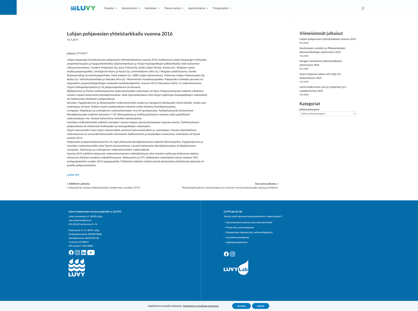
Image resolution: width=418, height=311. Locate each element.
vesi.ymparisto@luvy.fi (80, 220)
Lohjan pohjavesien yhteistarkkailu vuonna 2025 (327, 39)
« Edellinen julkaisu (104, 185)
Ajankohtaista (196, 8)
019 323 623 (74, 224)
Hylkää (260, 305)
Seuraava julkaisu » (229, 185)
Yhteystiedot (220, 8)
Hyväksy (241, 305)
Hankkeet (151, 8)
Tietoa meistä (172, 8)
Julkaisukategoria (309, 109)
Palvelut (109, 8)
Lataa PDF (73, 174)
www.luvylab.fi (274, 216)
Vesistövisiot (129, 8)
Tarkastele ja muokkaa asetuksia (200, 305)
